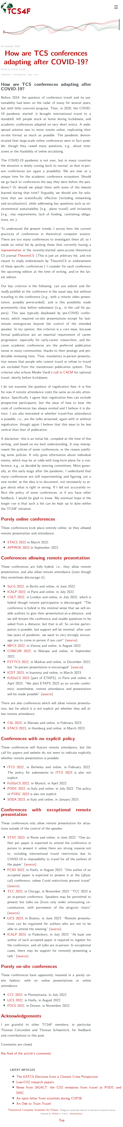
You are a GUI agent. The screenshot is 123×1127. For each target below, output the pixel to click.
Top (61, 1120)
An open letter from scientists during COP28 (49, 1098)
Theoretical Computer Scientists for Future (33, 1110)
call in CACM (63, 372)
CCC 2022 (14, 994)
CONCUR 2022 (19, 650)
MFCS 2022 (16, 645)
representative (11, 249)
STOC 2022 (16, 837)
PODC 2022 (16, 788)
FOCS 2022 (15, 1005)
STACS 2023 (16, 727)
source (71, 639)
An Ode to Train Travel (33, 1103)
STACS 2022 (16, 542)
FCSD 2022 (15, 869)
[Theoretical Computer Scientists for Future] (15, 9)
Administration (76, 1113)
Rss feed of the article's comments (26, 1053)
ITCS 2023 (64, 772)
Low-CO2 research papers (35, 1081)
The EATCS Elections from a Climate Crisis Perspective (57, 1076)
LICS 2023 (15, 917)
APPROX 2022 (18, 547)
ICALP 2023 (16, 934)
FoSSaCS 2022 (18, 782)
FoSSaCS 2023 (18, 677)
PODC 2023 (20, 793)
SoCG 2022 (15, 586)
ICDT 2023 (15, 672)
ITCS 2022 (15, 766)
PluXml (55, 1113)
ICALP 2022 (16, 591)
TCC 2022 (14, 891)
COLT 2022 (16, 596)
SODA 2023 (16, 799)
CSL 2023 (14, 722)
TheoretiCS (26, 255)
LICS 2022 (15, 999)
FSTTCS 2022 (18, 661)
